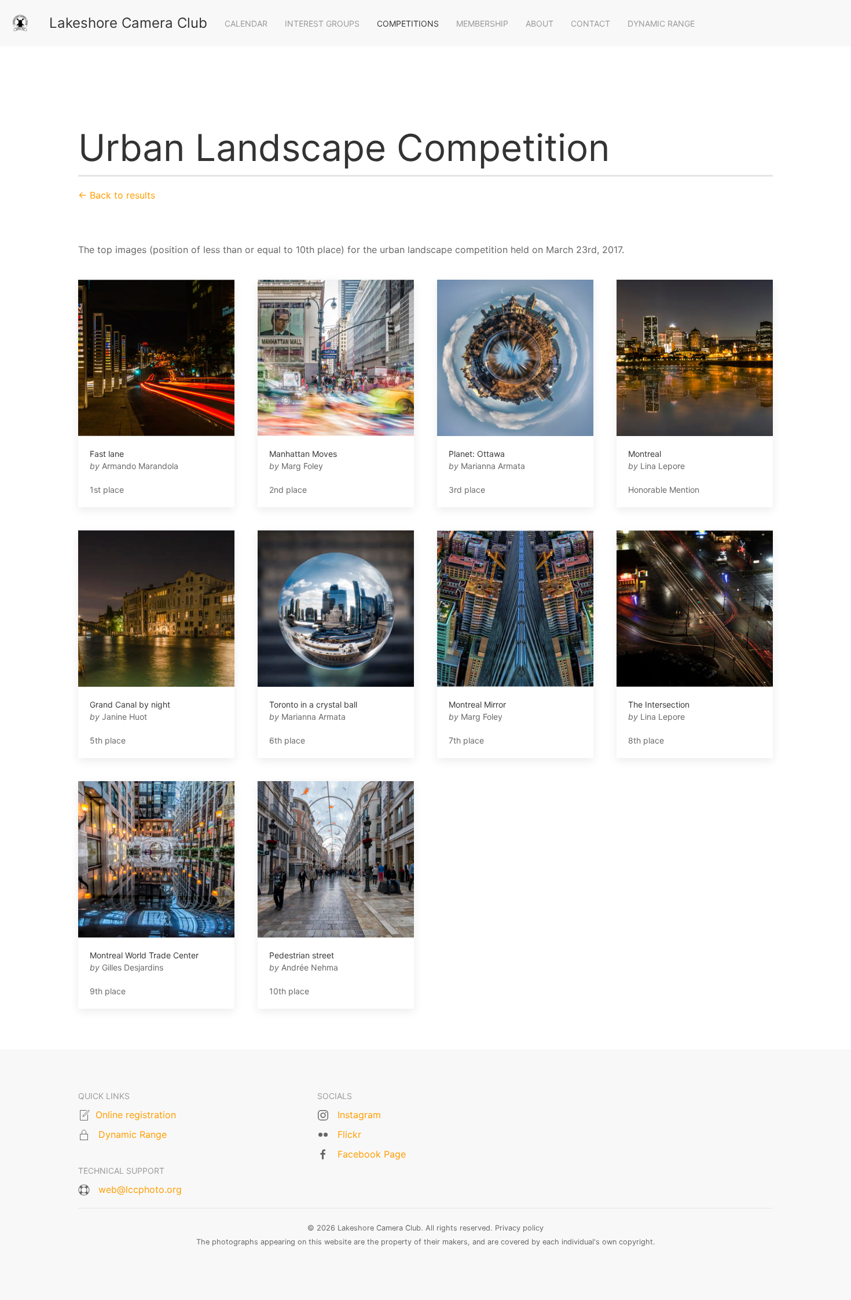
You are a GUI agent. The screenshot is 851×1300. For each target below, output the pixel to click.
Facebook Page (372, 1154)
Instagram (359, 1114)
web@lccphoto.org (140, 1189)
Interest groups (322, 23)
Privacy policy (519, 1228)
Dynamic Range (661, 23)
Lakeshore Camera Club (128, 22)
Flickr (349, 1134)
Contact (590, 23)
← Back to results (116, 195)
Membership (482, 23)
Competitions (408, 23)
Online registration (136, 1114)
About (539, 23)
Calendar (246, 23)
